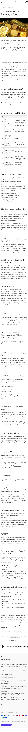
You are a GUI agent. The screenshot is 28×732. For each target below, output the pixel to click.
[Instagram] (5, 704)
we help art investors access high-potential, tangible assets (13, 619)
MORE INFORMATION (5, 659)
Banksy (10, 623)
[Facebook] (2, 704)
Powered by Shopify (21, 721)
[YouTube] (9, 704)
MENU (2, 656)
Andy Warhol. (17, 623)
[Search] (4, 2)
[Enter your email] (24, 670)
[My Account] (24, 2)
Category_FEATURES (6, 631)
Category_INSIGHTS (17, 631)
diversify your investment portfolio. (15, 269)
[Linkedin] (12, 704)
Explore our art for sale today (8, 626)
